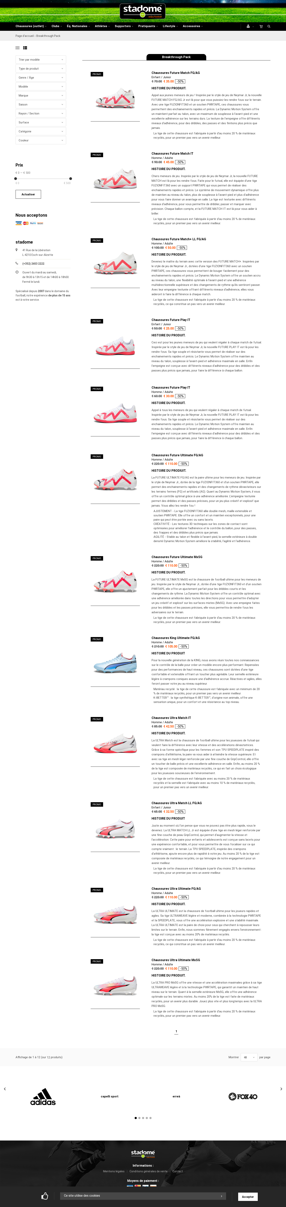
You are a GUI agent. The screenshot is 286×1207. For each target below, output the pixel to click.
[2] (139, 1118)
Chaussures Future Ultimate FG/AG (177, 455)
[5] (150, 1118)
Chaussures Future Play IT (171, 320)
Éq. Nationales (77, 26)
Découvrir (112, 96)
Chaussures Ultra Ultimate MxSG (176, 960)
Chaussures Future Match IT (172, 153)
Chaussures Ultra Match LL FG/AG (177, 803)
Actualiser (28, 194)
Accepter (248, 1196)
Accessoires (191, 26)
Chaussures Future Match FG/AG (176, 73)
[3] (143, 1118)
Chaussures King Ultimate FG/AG (176, 638)
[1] (136, 1118)
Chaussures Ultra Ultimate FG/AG (176, 889)
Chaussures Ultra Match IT (171, 718)
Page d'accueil (25, 35)
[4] (147, 1118)
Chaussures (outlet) (30, 26)
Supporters (123, 26)
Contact (178, 1171)
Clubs (55, 26)
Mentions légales (114, 1171)
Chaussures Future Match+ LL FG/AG (179, 239)
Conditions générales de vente (149, 1171)
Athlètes (101, 26)
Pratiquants (146, 26)
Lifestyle (169, 26)
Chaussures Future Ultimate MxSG (177, 557)
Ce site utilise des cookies (82, 1195)
